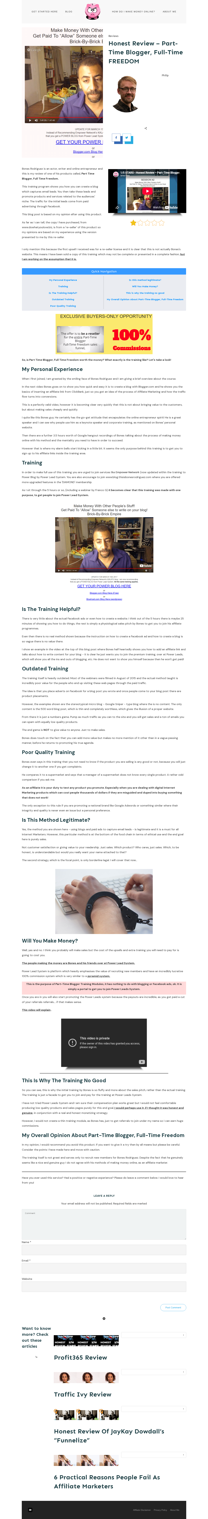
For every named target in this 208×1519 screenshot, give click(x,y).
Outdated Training (63, 299)
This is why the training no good (145, 293)
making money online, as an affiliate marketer (138, 1162)
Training (63, 286)
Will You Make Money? (145, 286)
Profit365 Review (80, 1357)
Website (27, 1279)
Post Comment (173, 1307)
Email (26, 1260)
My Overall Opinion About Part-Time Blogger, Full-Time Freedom (145, 299)
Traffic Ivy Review (82, 1394)
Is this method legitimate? (145, 280)
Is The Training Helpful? (63, 293)
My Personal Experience (63, 280)
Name (26, 1242)
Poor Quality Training (63, 305)
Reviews (113, 36)
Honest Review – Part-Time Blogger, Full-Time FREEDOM (145, 52)
